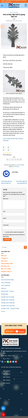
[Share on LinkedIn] (20, 159)
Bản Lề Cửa (4, 261)
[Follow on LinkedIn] (13, 362)
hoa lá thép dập (15, 166)
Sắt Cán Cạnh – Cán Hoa (7, 291)
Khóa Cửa (3, 255)
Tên (4, 211)
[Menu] (2, 5)
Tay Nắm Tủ (4, 258)
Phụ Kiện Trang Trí (6, 271)
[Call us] (8, 362)
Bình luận (6, 198)
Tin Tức (3, 311)
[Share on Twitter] (12, 159)
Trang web (6, 225)
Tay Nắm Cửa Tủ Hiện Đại (7, 300)
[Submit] (25, 247)
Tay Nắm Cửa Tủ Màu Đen (8, 302)
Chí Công (20, 20)
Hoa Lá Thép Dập (14, 12)
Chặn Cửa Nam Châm (7, 263)
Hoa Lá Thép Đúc (5, 285)
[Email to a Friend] (15, 159)
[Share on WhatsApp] (7, 159)
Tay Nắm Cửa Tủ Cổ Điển (7, 297)
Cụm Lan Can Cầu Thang (7, 279)
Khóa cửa (3, 288)
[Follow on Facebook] (2, 362)
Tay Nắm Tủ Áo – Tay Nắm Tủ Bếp (10, 308)
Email (5, 218)
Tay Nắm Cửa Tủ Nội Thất (7, 305)
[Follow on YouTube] (16, 362)
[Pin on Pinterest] (18, 159)
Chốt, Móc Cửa (5, 266)
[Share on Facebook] (10, 159)
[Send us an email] (5, 362)
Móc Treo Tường (6, 269)
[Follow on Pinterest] (10, 362)
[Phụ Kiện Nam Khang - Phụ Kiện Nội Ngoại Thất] (14, 5)
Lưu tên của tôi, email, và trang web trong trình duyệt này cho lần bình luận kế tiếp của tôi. (14, 234)
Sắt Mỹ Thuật (4, 294)
